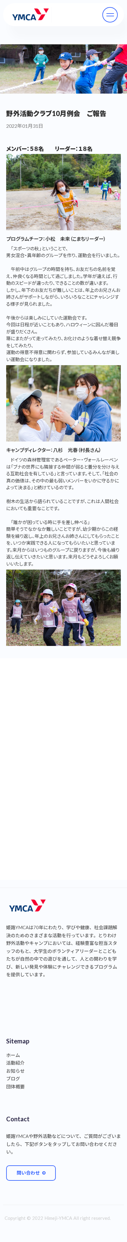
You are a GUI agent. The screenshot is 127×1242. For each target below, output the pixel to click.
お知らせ (15, 1071)
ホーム (13, 1055)
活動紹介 (15, 1063)
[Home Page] (30, 14)
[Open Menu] (110, 14)
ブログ (13, 1078)
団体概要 (15, 1086)
